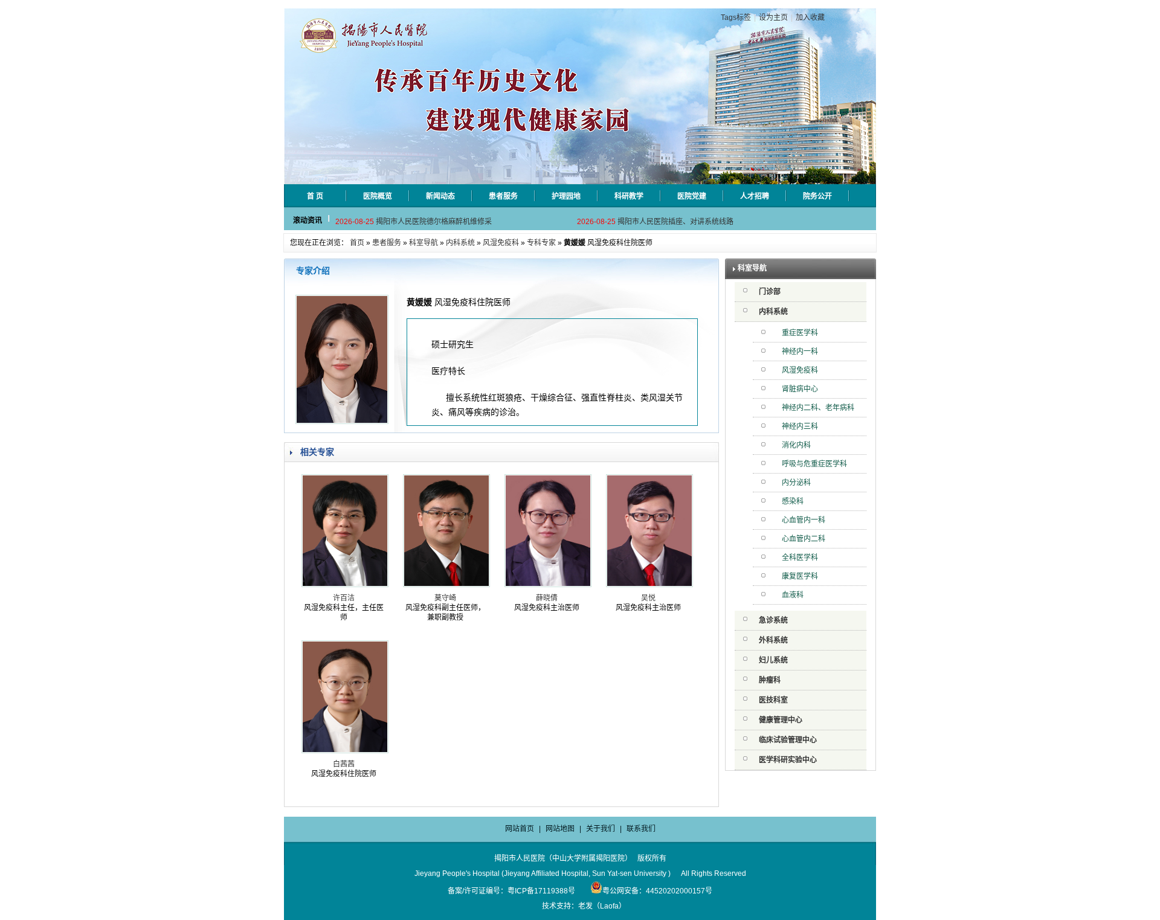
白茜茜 (344, 764)
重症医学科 (800, 333)
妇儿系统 (773, 660)
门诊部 (770, 292)
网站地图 (560, 829)
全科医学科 (800, 557)
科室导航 (423, 243)
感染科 (793, 501)
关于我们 (600, 829)
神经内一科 (800, 351)
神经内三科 (800, 426)
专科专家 (541, 243)
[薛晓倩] (547, 585)
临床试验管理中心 (788, 740)
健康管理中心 (780, 720)
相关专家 (317, 452)
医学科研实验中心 (788, 760)
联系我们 (641, 829)
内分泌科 (796, 482)
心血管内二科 (803, 539)
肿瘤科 (770, 680)
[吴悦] (649, 585)
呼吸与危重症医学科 (814, 464)
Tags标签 (736, 17)
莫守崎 (445, 598)
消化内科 (796, 445)
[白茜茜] (344, 751)
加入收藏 (810, 17)
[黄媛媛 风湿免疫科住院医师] (341, 421)
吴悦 (648, 598)
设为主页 (773, 17)
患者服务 (386, 243)
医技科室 (773, 700)
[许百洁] (344, 585)
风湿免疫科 (501, 243)
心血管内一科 (803, 520)
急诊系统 (773, 620)
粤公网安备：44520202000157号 (657, 891)
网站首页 (519, 829)
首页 (357, 243)
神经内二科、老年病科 (818, 408)
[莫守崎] (446, 585)
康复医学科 (800, 576)
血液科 (793, 595)
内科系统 (460, 243)
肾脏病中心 (800, 389)
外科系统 (773, 640)
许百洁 (344, 598)
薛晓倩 (547, 598)
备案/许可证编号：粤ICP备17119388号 (511, 891)
